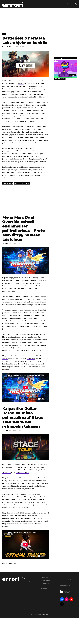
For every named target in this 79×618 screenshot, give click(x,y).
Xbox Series (10, 361)
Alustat (73, 11)
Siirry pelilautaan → (59, 78)
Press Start (12, 563)
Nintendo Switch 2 (22, 472)
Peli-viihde (55, 3)
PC (24, 102)
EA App (17, 183)
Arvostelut (38, 3)
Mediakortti (44, 588)
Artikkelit (45, 3)
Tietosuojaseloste (45, 580)
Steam (27, 183)
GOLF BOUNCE (73, 75)
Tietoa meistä (64, 3)
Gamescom (24, 278)
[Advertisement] (40, 21)
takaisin (21, 83)
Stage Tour (13, 467)
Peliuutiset (29, 3)
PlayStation (31, 358)
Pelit (4, 34)
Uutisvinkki (43, 586)
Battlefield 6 (6, 81)
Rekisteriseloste (45, 583)
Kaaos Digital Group (43, 614)
